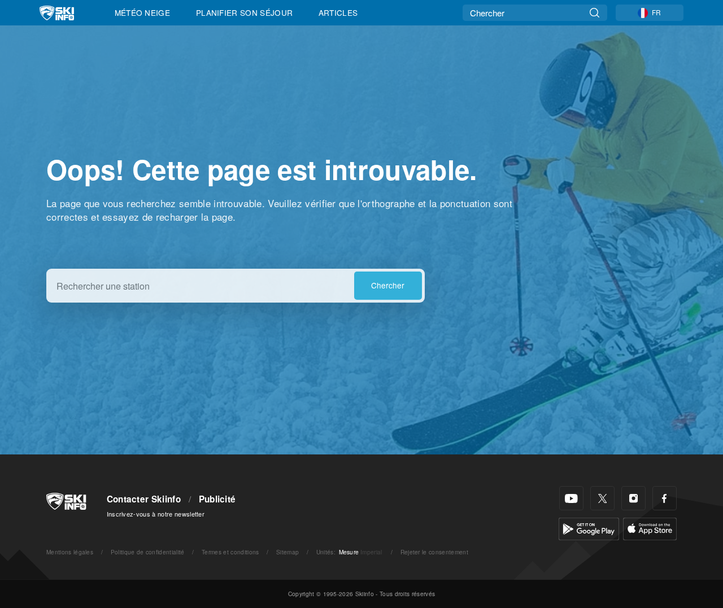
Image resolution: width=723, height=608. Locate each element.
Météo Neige (143, 12)
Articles (338, 12)
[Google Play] (589, 527)
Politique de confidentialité (148, 552)
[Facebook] (664, 498)
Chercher (387, 285)
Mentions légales (69, 552)
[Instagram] (633, 498)
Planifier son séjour (244, 12)
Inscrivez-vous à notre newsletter (156, 513)
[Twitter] (602, 498)
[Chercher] (594, 13)
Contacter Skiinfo (144, 499)
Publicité (217, 499)
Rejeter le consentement (434, 552)
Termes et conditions (230, 552)
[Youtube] (571, 498)
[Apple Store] (650, 527)
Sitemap (287, 552)
